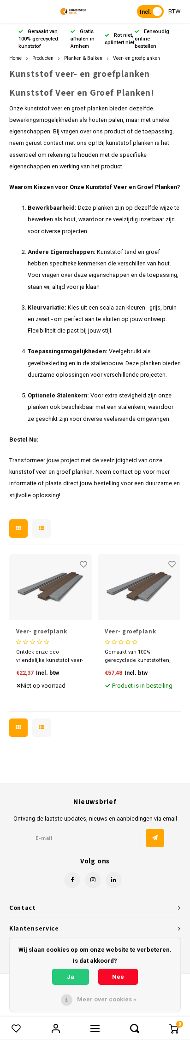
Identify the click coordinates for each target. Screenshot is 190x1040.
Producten (42, 58)
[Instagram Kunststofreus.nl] (93, 880)
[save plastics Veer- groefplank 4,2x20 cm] (139, 587)
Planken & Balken (83, 58)
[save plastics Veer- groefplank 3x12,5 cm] (50, 587)
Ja (70, 976)
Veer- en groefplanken (136, 58)
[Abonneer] (155, 838)
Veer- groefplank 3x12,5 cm (41, 631)
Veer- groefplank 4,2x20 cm (130, 631)
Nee (118, 976)
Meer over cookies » (107, 999)
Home (15, 58)
